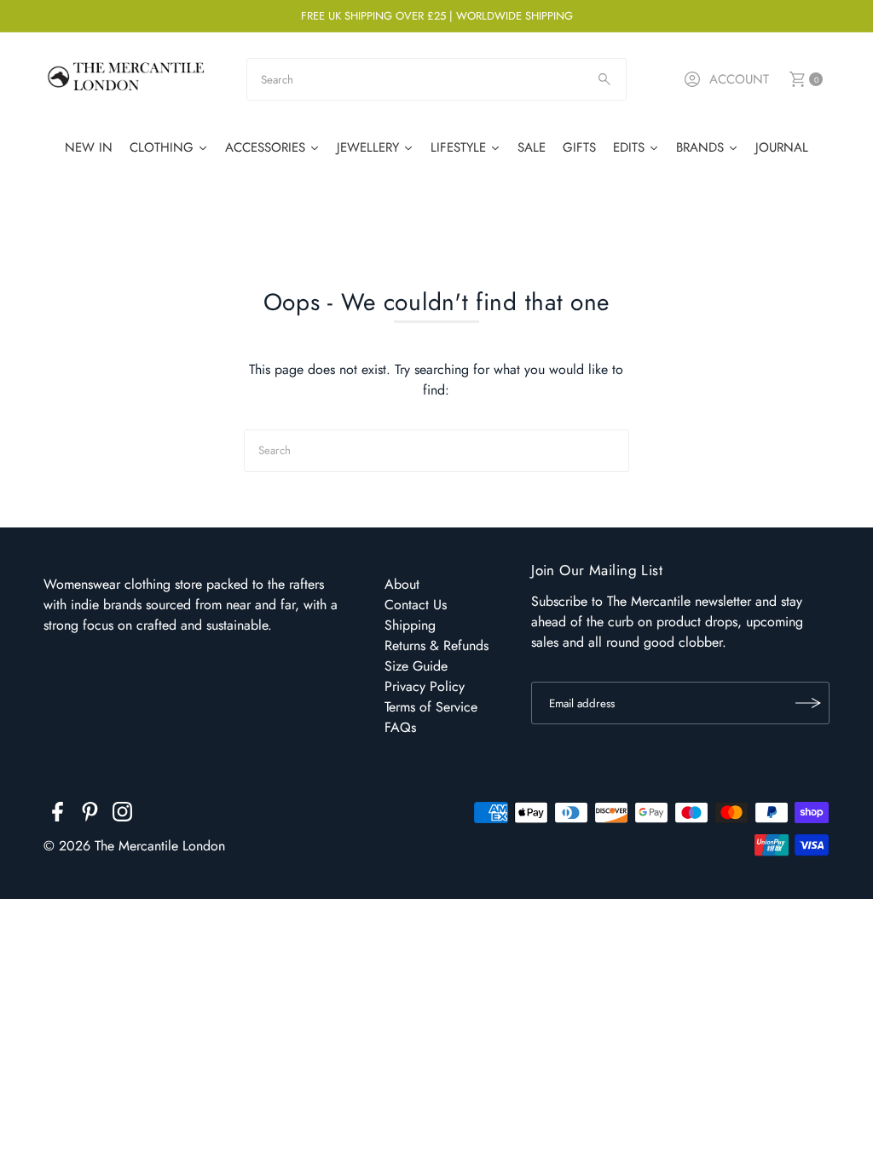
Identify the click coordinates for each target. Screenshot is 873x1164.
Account (739, 79)
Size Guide (416, 666)
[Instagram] (122, 814)
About (401, 584)
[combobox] (436, 79)
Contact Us (415, 604)
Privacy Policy (424, 686)
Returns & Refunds (436, 645)
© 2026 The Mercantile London (134, 846)
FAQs (400, 727)
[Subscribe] (808, 703)
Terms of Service (430, 707)
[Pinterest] (90, 814)
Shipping (410, 625)
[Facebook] (57, 814)
